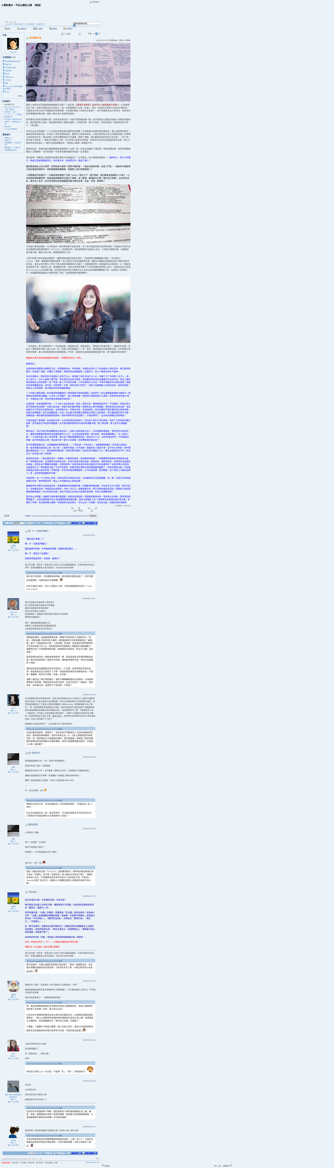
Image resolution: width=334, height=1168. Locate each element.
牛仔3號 (8, 80)
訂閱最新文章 (40, 24)
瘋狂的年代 (8, 117)
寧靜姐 (13, 995)
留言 (9, 550)
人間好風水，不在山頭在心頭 (16, 5)
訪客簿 (54, 29)
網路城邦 (95, 2)
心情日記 (126, 506)
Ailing (7, 92)
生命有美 (7, 127)
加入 (220, 1166)
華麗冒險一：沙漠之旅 (12, 148)
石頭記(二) (8, 138)
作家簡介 (69, 29)
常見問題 (23, 1163)
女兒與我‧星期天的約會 (13, 119)
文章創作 (23, 29)
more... (20, 96)
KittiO (13, 708)
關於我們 (15, 1163)
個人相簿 (39, 29)
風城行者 (8, 65)
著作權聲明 (40, 1163)
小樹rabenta (9, 77)
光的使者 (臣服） (11, 68)
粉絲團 (107, 1166)
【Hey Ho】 (13, 52)
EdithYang (13, 612)
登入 (215, 1166)
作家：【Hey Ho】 (11, 22)
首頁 (8, 29)
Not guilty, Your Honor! (12, 107)
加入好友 (8, 24)
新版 (37, 5)
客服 (56, 1163)
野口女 (7, 74)
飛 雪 (13, 1054)
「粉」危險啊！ (9, 109)
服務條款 (31, 1163)
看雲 (6, 83)
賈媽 (13, 767)
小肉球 (13, 1140)
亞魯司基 (8, 71)
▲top (97, 1158)
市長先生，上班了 (10, 112)
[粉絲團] (103, 1165)
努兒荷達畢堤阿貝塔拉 (13, 61)
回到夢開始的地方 (10, 150)
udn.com (96, 1162)
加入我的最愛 (29, 24)
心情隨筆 (118, 506)
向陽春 (13, 546)
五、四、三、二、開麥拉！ (13, 114)
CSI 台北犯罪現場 (10, 129)
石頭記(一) (8, 140)
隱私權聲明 (49, 1163)
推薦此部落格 (18, 24)
